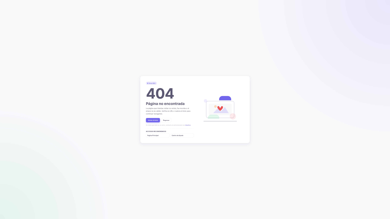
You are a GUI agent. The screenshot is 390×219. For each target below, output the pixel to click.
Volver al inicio (153, 120)
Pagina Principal (153, 135)
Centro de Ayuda (177, 135)
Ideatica (188, 125)
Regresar (166, 120)
